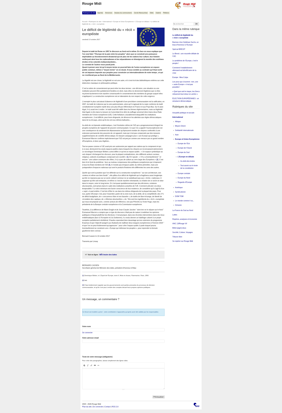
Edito (151, 13)
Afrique (178, 121)
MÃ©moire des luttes (108, 255)
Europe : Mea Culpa (180, 77)
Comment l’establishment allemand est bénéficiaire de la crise (184, 70)
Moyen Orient (180, 126)
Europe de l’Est (184, 143)
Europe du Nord (184, 178)
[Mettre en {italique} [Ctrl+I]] (88, 365)
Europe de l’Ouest (185, 148)
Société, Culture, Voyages (182, 232)
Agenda (100, 13)
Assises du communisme (123, 13)
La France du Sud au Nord (182, 210)
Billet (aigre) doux (179, 228)
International (107, 21)
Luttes (174, 215)
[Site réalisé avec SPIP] (196, 405)
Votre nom (86, 326)
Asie (177, 135)
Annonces (108, 13)
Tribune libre (177, 237)
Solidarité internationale (184, 130)
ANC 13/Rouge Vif (179, 223)
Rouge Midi (91, 3)
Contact (107, 407)
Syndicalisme (180, 192)
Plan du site (86, 407)
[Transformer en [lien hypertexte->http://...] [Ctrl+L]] (91, 365)
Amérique (179, 187)
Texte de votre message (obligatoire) (97, 357)
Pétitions (166, 13)
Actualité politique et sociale (183, 113)
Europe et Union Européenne (123, 21)
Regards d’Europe (185, 182)
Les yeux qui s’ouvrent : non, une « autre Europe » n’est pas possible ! (185, 84)
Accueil (84, 21)
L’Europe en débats (142, 21)
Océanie (178, 205)
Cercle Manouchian (141, 13)
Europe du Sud (183, 152)
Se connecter (87, 333)
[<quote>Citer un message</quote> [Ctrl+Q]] (95, 365)
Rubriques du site (89, 13)
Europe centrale (184, 173)
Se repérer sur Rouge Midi (182, 241)
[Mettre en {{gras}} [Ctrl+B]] (84, 365)
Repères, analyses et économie (184, 219)
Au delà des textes (187, 161)
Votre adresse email (90, 338)
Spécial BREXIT (178, 49)
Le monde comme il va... (184, 201)
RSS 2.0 (115, 407)
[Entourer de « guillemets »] (98, 365)
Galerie (158, 13)
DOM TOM (179, 196)
